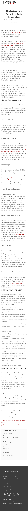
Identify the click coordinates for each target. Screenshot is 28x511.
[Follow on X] (14, 494)
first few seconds (17, 32)
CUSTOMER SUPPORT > (8, 499)
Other (4, 446)
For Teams (5, 476)
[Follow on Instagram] (4, 494)
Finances (5, 439)
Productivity (6, 448)
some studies (20, 234)
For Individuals (6, 478)
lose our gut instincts (18, 283)
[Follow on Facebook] (10, 494)
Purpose (5, 450)
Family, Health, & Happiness (11, 437)
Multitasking (6, 444)
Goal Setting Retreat (7, 483)
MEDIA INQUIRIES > (7, 486)
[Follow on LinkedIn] (17, 494)
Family (4, 435)
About (16, 476)
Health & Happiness (8, 442)
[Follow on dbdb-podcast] (7, 494)
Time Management (8, 455)
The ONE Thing (17, 19)
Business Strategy (7, 433)
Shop (16, 483)
